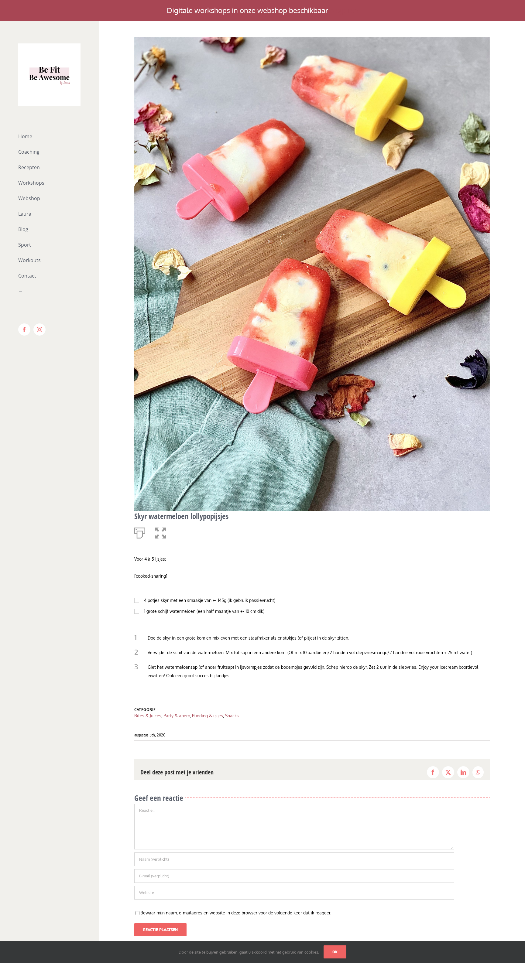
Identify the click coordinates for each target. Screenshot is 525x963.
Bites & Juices (147, 715)
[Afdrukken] (139, 532)
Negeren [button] (344, 10)
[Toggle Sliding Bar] (49, 291)
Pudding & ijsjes (207, 715)
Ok (335, 951)
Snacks (232, 715)
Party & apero (176, 715)
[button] (160, 532)
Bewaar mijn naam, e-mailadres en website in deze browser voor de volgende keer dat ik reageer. (235, 912)
